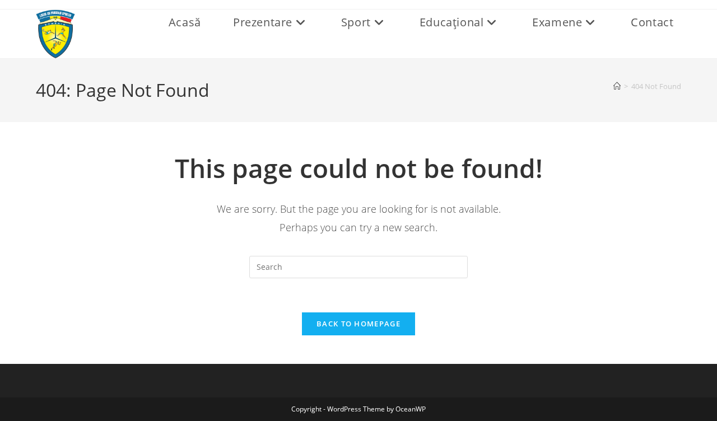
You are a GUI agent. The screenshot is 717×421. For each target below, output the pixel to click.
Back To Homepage (358, 324)
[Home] (617, 86)
